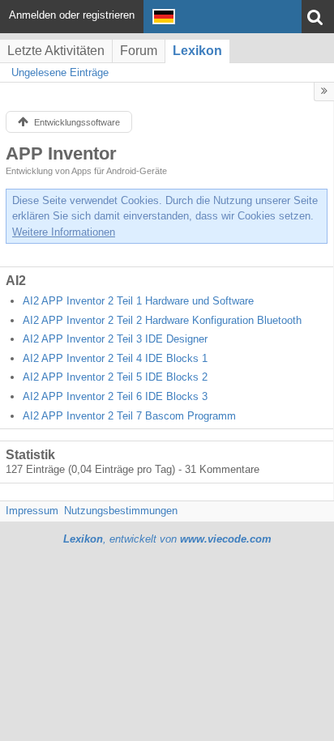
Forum (138, 50)
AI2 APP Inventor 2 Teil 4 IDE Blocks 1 (115, 358)
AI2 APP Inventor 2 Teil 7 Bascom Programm (129, 416)
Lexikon (197, 50)
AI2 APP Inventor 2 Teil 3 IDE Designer (115, 339)
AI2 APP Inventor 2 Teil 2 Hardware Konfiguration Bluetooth (162, 320)
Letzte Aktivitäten (56, 50)
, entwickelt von (167, 539)
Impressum (32, 511)
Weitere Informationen (63, 232)
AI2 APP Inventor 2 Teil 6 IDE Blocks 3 (115, 396)
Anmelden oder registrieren (72, 15)
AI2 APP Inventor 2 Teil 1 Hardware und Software (138, 301)
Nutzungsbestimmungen (121, 511)
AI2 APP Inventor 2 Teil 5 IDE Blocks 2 (115, 377)
